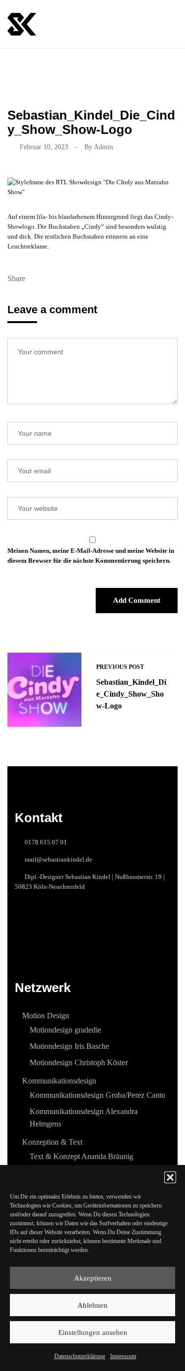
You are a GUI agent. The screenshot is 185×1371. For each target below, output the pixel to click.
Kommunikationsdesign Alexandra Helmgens (84, 1117)
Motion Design (45, 1015)
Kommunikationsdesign (59, 1081)
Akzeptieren (92, 1278)
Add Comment (136, 600)
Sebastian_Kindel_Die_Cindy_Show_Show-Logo (131, 694)
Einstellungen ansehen (92, 1332)
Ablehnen (92, 1305)
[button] (170, 1177)
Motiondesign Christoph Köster (79, 1062)
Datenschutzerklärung (79, 1356)
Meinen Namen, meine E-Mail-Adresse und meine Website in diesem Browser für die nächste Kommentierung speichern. (90, 555)
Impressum (123, 1356)
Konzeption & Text (52, 1142)
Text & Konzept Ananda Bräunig (81, 1156)
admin (103, 147)
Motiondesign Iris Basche (69, 1046)
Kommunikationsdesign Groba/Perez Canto (97, 1095)
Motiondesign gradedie (65, 1030)
